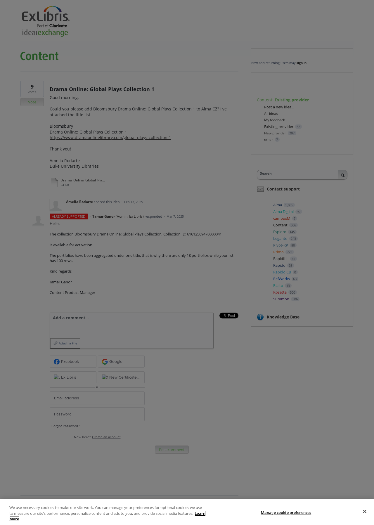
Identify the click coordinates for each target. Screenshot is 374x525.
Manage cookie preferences (286, 512)
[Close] (364, 511)
